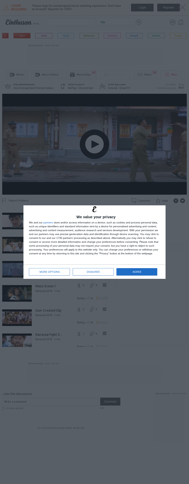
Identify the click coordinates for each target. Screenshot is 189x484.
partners (48, 222)
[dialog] (94, 242)
